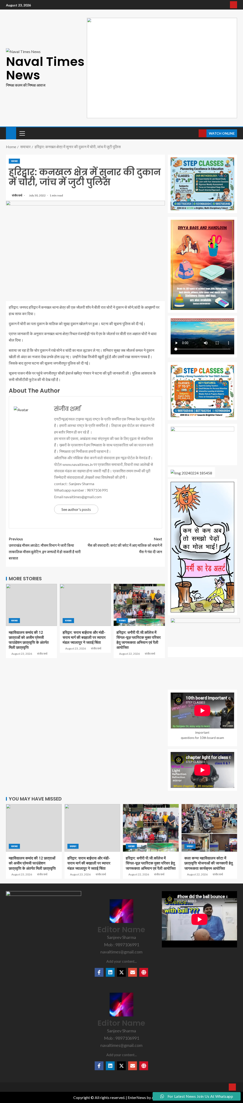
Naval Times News (45, 68)
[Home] (11, 132)
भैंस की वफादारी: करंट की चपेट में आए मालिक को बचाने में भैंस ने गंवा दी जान (125, 545)
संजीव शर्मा (17, 195)
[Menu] (22, 133)
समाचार (14, 161)
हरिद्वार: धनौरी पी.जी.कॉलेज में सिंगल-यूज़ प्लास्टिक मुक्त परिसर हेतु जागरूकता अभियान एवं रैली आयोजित (151, 863)
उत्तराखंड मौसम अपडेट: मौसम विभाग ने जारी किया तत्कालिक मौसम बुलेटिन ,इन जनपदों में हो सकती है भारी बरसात (45, 549)
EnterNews (137, 1097)
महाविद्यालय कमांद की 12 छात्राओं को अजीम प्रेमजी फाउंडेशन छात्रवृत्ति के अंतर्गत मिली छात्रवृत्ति (32, 863)
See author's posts (76, 509)
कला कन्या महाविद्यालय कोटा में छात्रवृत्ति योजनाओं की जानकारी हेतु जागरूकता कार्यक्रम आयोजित (208, 863)
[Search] (194, 133)
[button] (22, 133)
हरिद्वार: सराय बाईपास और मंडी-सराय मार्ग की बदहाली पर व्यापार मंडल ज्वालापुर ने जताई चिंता (84, 637)
